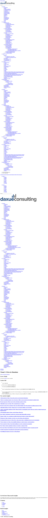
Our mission (6, 58)
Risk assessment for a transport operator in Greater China (12, 75)
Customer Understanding (8, 28)
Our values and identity (7, 141)
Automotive (6, 7)
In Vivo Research (8, 31)
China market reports (9, 81)
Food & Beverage (6, 12)
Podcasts (7, 164)
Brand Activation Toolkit (9, 33)
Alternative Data (8, 23)
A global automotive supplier (8, 76)
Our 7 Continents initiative (8, 53)
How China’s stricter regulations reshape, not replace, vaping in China (13, 425)
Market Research (6, 22)
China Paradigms (10, 83)
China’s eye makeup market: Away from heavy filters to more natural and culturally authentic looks (19, 399)
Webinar (5, 87)
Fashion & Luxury (7, 11)
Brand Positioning (8, 119)
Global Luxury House (7, 148)
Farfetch (5, 68)
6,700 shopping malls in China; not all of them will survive (11, 412)
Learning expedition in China (10, 52)
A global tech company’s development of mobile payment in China (14, 72)
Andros (5, 67)
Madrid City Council (7, 78)
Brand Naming (8, 36)
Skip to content (2, 0)
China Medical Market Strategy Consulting (14, 50)
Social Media (6, 19)
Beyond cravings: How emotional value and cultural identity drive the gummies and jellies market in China (20, 405)
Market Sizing (8, 109)
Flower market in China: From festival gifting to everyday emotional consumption (16, 423)
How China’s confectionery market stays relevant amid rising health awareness (15, 414)
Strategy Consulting (7, 38)
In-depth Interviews (9, 108)
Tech (5, 103)
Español (5, 180)
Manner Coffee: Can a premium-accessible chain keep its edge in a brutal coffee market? (17, 416)
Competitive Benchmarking (10, 24)
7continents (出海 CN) (7, 60)
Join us (5, 55)
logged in (5, 378)
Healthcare (5, 14)
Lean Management (9, 45)
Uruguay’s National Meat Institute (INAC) (10, 73)
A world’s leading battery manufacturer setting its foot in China (13, 74)
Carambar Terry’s (6, 62)
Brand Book (8, 34)
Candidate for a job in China (10, 56)
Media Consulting (8, 46)
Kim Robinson (6, 66)
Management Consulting (7, 44)
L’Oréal (5, 63)
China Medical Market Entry (12, 49)
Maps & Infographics (7, 169)
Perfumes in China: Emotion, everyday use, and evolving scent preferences (14, 418)
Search (1, 193)
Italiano (5, 181)
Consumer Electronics (7, 92)
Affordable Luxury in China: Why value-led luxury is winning (12, 403)
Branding (5, 32)
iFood (5, 147)
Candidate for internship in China (11, 57)
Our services (4, 21)
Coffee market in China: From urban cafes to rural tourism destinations (14, 398)
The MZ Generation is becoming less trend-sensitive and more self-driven (14, 429)
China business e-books (9, 84)
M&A (5, 98)
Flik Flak (5, 77)
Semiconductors (6, 18)
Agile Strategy (8, 125)
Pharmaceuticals (6, 17)
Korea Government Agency (8, 158)
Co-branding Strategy (9, 35)
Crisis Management (9, 47)
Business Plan (8, 41)
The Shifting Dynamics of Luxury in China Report (10, 431)
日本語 (5, 178)
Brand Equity (8, 120)
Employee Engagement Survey (10, 51)
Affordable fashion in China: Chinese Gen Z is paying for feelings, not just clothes (16, 407)
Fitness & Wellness (7, 13)
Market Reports (6, 86)
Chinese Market (6, 80)
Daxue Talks (10, 82)
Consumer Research (9, 29)
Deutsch (5, 186)
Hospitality (5, 15)
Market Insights (4, 79)
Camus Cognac (6, 64)
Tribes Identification (9, 114)
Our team (5, 54)
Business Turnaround (9, 43)
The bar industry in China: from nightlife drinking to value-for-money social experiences (17, 421)
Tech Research (8, 27)
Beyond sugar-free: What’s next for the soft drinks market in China (13, 401)
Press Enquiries (6, 59)
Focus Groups (8, 30)
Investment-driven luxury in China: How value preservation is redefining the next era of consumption (19, 420)
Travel (5, 20)
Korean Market (6, 85)
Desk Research (8, 25)
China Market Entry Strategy (10, 39)
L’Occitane (5, 69)
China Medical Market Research (12, 48)
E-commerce (6, 93)
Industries (3, 6)
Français (5, 182)
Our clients (3, 61)
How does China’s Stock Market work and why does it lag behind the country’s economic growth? (19, 427)
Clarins (5, 70)
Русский (5, 183)
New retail (5, 16)
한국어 (5, 179)
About (3, 136)
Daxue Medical (8, 130)
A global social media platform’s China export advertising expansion (14, 71)
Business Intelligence (9, 40)
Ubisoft (5, 153)
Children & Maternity (7, 9)
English (3, 176)
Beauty (5, 8)
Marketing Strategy (9, 42)
